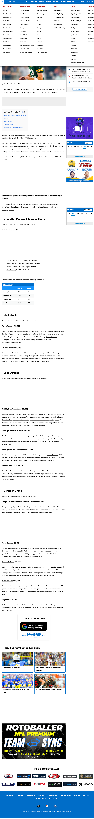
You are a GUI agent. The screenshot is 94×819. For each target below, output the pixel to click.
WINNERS (48, 2)
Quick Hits (73, 55)
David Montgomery (19, 449)
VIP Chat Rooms (7, 48)
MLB (6, 2)
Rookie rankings (52, 204)
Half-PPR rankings (18, 204)
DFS (36, 2)
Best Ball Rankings (58, 10)
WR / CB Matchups (7, 38)
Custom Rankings (7, 17)
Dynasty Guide (23, 34)
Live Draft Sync (6, 21)
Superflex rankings (8, 207)
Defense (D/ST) (74, 52)
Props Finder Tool (7, 28)
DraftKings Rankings (58, 17)
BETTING (41, 2)
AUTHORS (86, 795)
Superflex (39, 41)
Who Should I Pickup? (76, 21)
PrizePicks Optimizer (8, 31)
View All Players (80, 156)
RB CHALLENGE (66, 795)
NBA (10, 2)
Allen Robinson (7, 581)
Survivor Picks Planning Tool (77, 62)
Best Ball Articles (58, 24)
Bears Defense (51, 337)
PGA (19, 2)
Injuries (11, 210)
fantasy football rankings (38, 196)
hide (22, 112)
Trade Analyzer (74, 24)
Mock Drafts (40, 45)
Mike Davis (55, 474)
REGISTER (90, 2)
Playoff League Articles (76, 14)
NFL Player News (75, 28)
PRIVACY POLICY (41, 798)
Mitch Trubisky (17, 431)
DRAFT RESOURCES (25, 7)
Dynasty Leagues (41, 14)
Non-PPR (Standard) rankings (36, 204)
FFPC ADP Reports (24, 48)
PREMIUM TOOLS (7, 7)
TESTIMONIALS (30, 795)
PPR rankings (6, 204)
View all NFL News (80, 89)
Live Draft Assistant (24, 17)
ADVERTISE (19, 795)
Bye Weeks (73, 59)
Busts (38, 34)
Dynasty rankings (50, 207)
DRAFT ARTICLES (41, 7)
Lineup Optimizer (7, 24)
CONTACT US (9, 795)
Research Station (7, 34)
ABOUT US (77, 795)
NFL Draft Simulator (24, 10)
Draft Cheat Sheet (24, 24)
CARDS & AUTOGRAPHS (67, 2)
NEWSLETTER (42, 795)
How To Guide (6, 52)
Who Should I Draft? (24, 21)
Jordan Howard (52, 455)
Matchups (73, 41)
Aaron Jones (11, 260)
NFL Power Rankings (42, 52)
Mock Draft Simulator (25, 14)
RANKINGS (70, 210)
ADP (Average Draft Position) (27, 45)
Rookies (39, 21)
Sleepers (39, 31)
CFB (27, 2)
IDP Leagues (40, 48)
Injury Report (23, 41)
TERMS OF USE (53, 798)
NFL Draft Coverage (42, 10)
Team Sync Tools (7, 14)
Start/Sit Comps (7, 45)
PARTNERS (56, 2)
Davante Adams (8, 348)
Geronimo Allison (29, 502)
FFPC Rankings (57, 21)
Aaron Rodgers (7, 326)
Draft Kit (5, 10)
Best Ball (39, 24)
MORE (31, 2)
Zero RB (39, 38)
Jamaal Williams (12, 263)
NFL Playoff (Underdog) (59, 28)
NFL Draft (39, 17)
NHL (14, 2)
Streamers (73, 45)
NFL (2, 2)
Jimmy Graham (12, 267)
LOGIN (83, 2)
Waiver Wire (74, 48)
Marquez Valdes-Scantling (12, 502)
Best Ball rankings (22, 207)
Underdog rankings (36, 207)
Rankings (22, 28)
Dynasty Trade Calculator (26, 52)
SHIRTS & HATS (53, 795)
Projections (6, 41)
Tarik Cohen (17, 458)
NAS (23, 2)
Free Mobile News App (76, 10)
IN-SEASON (73, 7)
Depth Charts (23, 38)
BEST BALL (56, 7)
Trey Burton (11, 270)
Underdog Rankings (58, 14)
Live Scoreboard (75, 31)
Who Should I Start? (75, 17)
